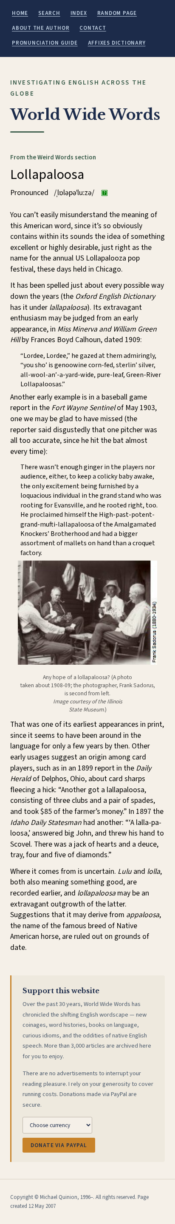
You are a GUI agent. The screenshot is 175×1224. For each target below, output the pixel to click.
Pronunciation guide (45, 43)
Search (49, 13)
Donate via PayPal (59, 1145)
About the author (40, 28)
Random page (117, 13)
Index (79, 13)
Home (20, 13)
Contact (92, 28)
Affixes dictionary (117, 43)
